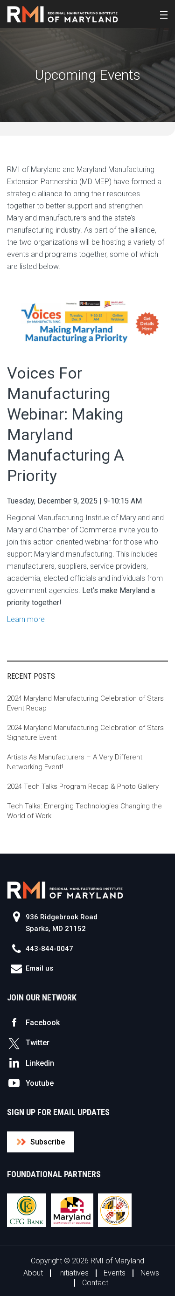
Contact (95, 1282)
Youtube (40, 1083)
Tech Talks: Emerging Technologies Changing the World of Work (84, 811)
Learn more (26, 619)
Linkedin (40, 1063)
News (149, 1272)
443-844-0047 (49, 948)
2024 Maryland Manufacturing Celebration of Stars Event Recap (85, 703)
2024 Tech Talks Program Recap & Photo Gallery (83, 786)
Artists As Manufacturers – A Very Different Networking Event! (74, 762)
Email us (39, 968)
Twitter (37, 1042)
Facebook (43, 1022)
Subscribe (47, 1141)
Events (115, 1272)
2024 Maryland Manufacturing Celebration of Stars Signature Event (85, 733)
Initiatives (73, 1272)
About (33, 1272)
